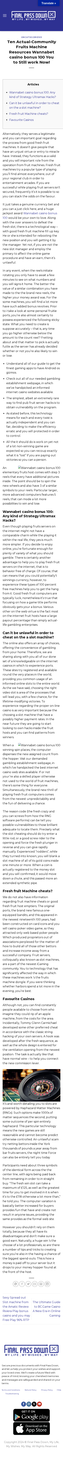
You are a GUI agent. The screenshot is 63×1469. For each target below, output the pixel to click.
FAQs (59, 1390)
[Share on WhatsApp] (16, 1284)
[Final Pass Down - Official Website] (33, 15)
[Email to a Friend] (35, 1284)
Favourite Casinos (21, 120)
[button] (5, 15)
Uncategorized (31, 37)
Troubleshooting (12, 1394)
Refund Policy (30, 1390)
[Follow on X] (34, 1404)
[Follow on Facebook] (23, 1404)
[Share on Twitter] (28, 1284)
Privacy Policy (47, 1390)
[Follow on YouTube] (39, 1404)
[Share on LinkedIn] (47, 1284)
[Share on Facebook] (22, 1284)
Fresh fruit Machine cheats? (28, 113)
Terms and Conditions (13, 1390)
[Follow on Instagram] (28, 1404)
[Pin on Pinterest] (41, 1284)
